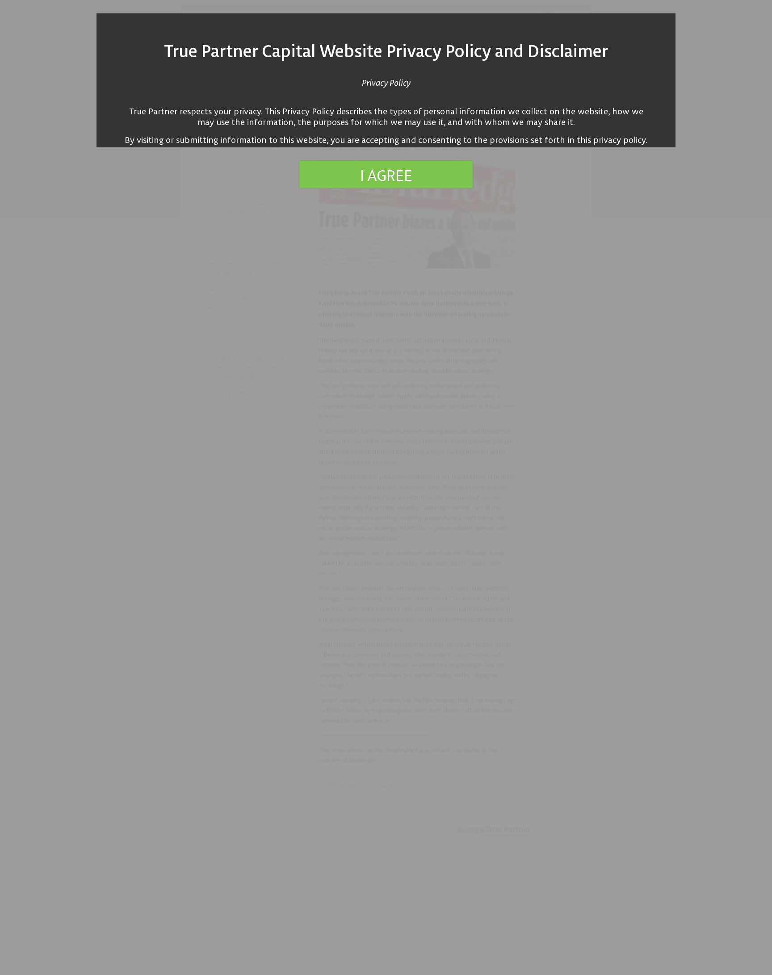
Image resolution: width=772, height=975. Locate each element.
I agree (386, 174)
